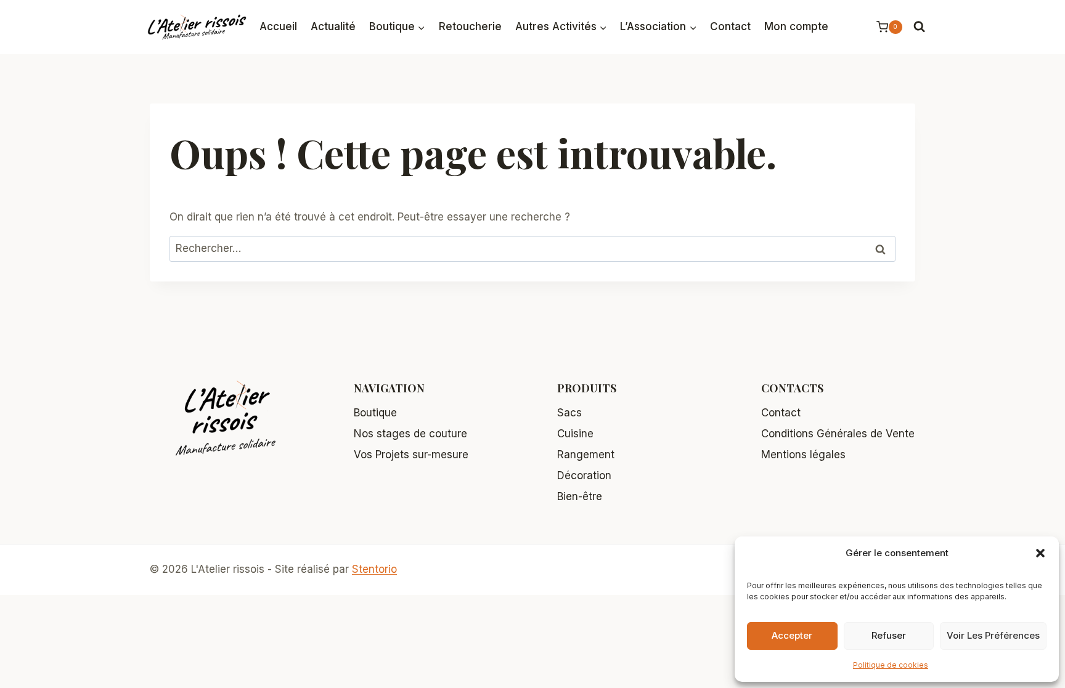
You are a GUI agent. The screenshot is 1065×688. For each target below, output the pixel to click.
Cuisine (575, 433)
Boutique (375, 413)
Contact (730, 26)
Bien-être (579, 496)
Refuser (888, 635)
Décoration (584, 475)
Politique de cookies (890, 665)
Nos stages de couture (410, 433)
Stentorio (374, 569)
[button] (1040, 553)
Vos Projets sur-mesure (411, 454)
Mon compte (796, 26)
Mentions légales (803, 454)
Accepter (792, 635)
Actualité (333, 26)
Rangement (585, 454)
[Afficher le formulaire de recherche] (919, 27)
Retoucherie (470, 26)
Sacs (569, 413)
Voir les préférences (993, 635)
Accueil (278, 26)
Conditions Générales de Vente (838, 433)
